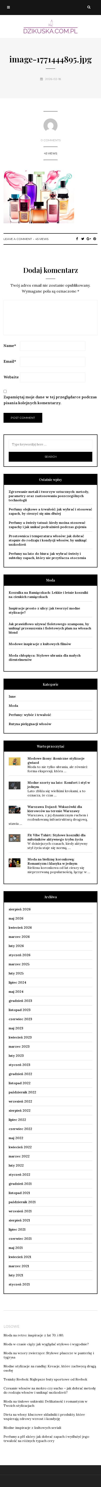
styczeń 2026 (19, 955)
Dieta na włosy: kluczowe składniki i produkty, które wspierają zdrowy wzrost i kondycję (44, 1416)
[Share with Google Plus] (89, 238)
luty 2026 (16, 946)
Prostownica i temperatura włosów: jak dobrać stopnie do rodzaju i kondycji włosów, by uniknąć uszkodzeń (48, 540)
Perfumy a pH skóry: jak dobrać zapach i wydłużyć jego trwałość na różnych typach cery (46, 1438)
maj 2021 (16, 1248)
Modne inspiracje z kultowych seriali (32, 1428)
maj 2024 (16, 991)
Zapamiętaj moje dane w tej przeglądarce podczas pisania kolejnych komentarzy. (50, 400)
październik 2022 (22, 1092)
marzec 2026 (19, 937)
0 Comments (51, 140)
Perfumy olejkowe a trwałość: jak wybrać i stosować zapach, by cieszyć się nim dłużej (50, 511)
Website (11, 377)
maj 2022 (16, 1138)
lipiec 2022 (17, 1120)
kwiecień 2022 (20, 1147)
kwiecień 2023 (20, 1037)
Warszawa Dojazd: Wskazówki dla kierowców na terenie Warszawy (54, 809)
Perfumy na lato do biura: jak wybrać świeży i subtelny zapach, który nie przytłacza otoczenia (47, 555)
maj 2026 (16, 918)
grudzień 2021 (20, 1184)
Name (10, 345)
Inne (12, 696)
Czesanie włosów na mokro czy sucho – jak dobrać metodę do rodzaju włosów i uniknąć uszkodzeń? (50, 1390)
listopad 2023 (20, 1010)
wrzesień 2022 (20, 1101)
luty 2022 (16, 1165)
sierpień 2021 (19, 1220)
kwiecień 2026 (20, 927)
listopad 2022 (20, 1083)
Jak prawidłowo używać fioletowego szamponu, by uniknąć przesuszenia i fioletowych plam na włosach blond (50, 628)
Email (10, 361)
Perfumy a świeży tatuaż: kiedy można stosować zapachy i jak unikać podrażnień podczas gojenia (47, 525)
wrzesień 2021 (20, 1211)
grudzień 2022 (20, 1074)
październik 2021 (22, 1202)
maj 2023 (16, 1028)
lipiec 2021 (17, 1229)
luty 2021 (16, 1275)
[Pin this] (94, 238)
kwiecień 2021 (20, 1257)
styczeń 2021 (19, 1284)
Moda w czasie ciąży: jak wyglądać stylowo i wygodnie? (46, 1344)
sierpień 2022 (20, 1110)
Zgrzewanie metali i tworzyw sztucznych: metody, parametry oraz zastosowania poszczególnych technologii (49, 496)
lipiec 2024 (17, 982)
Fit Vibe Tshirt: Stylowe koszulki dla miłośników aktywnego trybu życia (56, 837)
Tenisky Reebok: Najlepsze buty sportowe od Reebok (45, 1379)
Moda (13, 706)
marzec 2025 (19, 964)
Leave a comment (18, 239)
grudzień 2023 (20, 1001)
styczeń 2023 (19, 1065)
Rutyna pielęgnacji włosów (30, 724)
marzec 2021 (19, 1266)
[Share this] (77, 238)
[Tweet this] (83, 238)
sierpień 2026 (20, 909)
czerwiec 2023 (20, 1019)
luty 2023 (16, 1055)
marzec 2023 (19, 1046)
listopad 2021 (19, 1193)
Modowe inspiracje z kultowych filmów (40, 644)
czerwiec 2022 (20, 1129)
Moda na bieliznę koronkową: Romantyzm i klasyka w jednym (52, 861)
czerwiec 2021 (20, 1238)
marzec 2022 (19, 1156)
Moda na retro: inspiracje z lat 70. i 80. (34, 1335)
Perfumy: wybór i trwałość (30, 715)
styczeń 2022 (19, 1174)
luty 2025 (16, 973)
